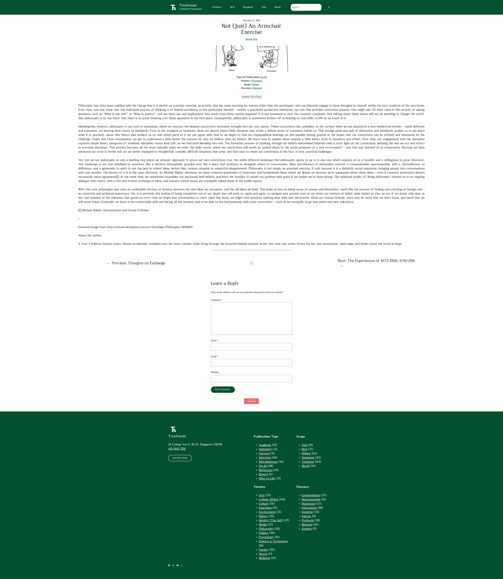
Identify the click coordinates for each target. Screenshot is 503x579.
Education (265, 507)
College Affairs (268, 499)
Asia (304, 445)
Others (255, 84)
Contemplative (311, 495)
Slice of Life (267, 478)
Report (263, 474)
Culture (263, 503)
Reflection (266, 470)
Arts (261, 495)
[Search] (329, 7)
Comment (216, 300)
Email (214, 356)
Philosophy (257, 81)
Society (264, 549)
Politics (263, 532)
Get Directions (180, 458)
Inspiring (307, 512)
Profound (257, 88)
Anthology (266, 449)
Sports (263, 553)
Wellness (264, 558)
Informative (309, 507)
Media (263, 524)
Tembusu (308, 461)
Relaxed (307, 524)
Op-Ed (263, 77)
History (263, 516)
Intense (306, 516)
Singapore (308, 457)
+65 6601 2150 (177, 448)
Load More (251, 401)
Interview (265, 457)
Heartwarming (311, 499)
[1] (117, 176)
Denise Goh (251, 39)
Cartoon (264, 453)
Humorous (308, 503)
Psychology (266, 537)
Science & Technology (273, 541)
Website (215, 372)
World (305, 465)
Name (214, 340)
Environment (267, 512)
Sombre (307, 528)
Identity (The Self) (271, 520)
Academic (265, 445)
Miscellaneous (268, 461)
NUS (304, 449)
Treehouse (177, 436)
